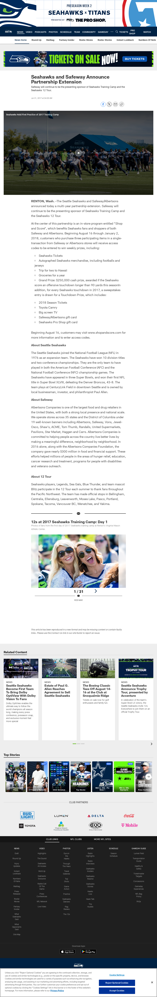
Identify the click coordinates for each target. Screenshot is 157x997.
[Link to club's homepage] (8, 31)
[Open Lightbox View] (78, 570)
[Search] (117, 32)
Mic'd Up (41, 871)
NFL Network (42, 901)
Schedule (113, 848)
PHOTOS (66, 848)
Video (42, 848)
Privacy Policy (57, 990)
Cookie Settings (116, 975)
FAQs (139, 901)
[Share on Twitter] (109, 106)
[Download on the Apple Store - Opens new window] (67, 952)
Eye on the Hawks (66, 856)
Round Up (17, 858)
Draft (17, 853)
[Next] (96, 591)
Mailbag (16, 886)
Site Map (16, 934)
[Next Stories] (148, 777)
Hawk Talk (90, 899)
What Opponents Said (16, 927)
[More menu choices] (112, 31)
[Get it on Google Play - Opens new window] (88, 953)
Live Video (42, 906)
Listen (90, 848)
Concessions (138, 881)
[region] (78, 982)
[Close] (152, 982)
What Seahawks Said (17, 916)
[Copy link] (121, 104)
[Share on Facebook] (103, 106)
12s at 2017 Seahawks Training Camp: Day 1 (69, 521)
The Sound (41, 858)
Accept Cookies (116, 990)
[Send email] (115, 106)
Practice (66, 894)
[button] (78, 153)
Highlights (42, 853)
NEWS (16, 848)
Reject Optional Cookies (116, 983)
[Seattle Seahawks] (78, 966)
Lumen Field (139, 853)
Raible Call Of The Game (42, 886)
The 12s (66, 914)
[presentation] (152, 744)
